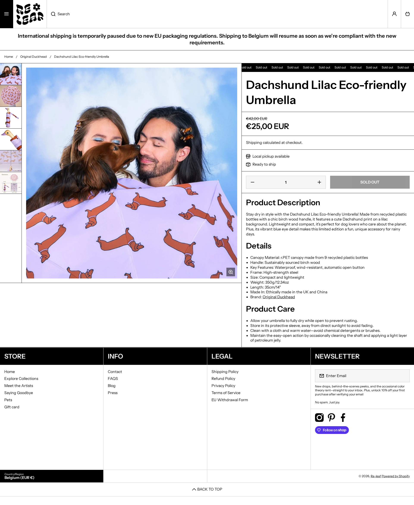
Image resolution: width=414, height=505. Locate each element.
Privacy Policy (223, 385)
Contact (115, 371)
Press (113, 392)
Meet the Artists (18, 385)
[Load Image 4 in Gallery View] (11, 139)
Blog (112, 385)
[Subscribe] (404, 375)
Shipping (254, 142)
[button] (407, 14)
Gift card (11, 407)
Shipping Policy (225, 371)
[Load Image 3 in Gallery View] (11, 117)
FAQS (113, 378)
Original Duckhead (33, 57)
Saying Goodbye (18, 392)
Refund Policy (223, 378)
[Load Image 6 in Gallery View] (11, 183)
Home (8, 57)
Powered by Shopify (396, 476)
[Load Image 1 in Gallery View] (11, 74)
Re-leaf (376, 476)
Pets (8, 400)
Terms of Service (226, 392)
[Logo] (30, 14)
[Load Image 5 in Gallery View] (11, 161)
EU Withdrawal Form (230, 400)
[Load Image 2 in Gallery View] (11, 96)
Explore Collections (21, 378)
